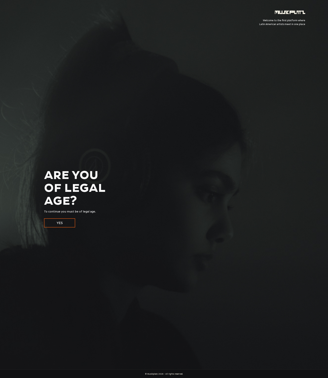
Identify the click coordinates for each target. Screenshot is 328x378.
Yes (60, 223)
